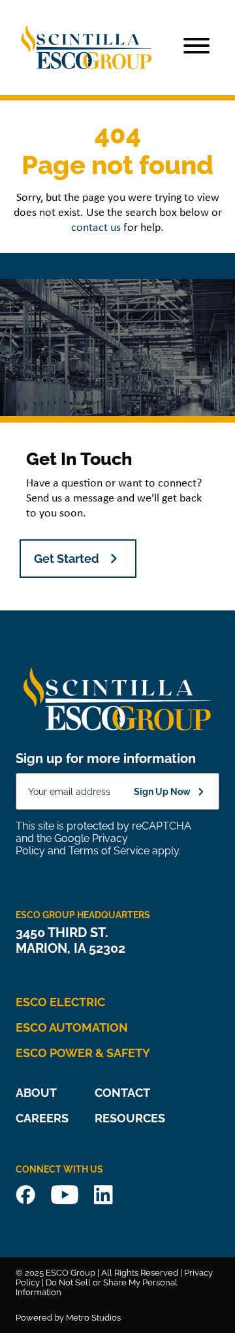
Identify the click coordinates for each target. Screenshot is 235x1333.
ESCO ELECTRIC (60, 1002)
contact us (96, 228)
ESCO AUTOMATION (72, 1027)
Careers (42, 1118)
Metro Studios (93, 1318)
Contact (122, 1093)
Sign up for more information (106, 758)
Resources (130, 1118)
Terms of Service (109, 851)
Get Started (66, 558)
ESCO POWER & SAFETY (83, 1053)
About (36, 1093)
